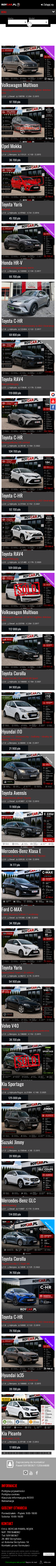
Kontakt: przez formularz (15, 1545)
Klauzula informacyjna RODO (17, 1497)
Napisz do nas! (21, 1562)
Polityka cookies (10, 1494)
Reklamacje (7, 1501)
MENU (3, 12)
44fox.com (47, 1562)
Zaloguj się (48, 4)
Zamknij (48, 1554)
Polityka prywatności (13, 1491)
